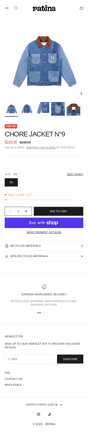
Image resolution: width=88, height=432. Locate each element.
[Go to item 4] (58, 109)
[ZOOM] (81, 93)
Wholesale (13, 384)
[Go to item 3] (42, 109)
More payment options (44, 232)
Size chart (75, 174)
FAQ (7, 372)
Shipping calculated (41, 147)
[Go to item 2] (27, 109)
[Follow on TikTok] (50, 414)
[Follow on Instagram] (38, 414)
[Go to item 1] (11, 109)
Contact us (13, 378)
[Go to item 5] (73, 109)
